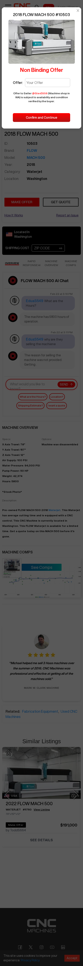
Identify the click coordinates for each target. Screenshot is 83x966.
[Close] (78, 10)
